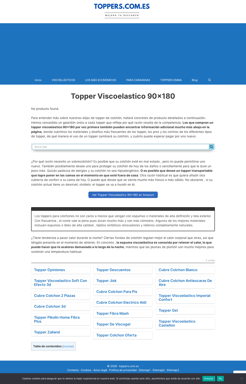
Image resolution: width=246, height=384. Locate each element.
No (220, 378)
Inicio (38, 80)
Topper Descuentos (113, 270)
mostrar (68, 346)
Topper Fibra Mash (112, 313)
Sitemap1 (144, 370)
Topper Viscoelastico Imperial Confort (184, 297)
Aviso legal (100, 370)
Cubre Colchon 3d (50, 306)
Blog (195, 80)
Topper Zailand (47, 332)
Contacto (73, 370)
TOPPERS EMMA (171, 80)
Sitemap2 (159, 370)
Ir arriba (210, 260)
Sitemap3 (173, 370)
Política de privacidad (123, 370)
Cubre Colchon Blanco (178, 270)
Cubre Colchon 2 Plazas (54, 295)
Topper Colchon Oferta (116, 335)
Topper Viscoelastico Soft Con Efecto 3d (60, 283)
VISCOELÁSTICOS (63, 80)
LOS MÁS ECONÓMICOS (100, 80)
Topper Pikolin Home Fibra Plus (57, 319)
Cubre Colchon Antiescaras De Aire (185, 283)
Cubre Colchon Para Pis (116, 291)
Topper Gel (168, 310)
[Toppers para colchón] (123, 10)
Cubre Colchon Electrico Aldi (121, 302)
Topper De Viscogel (113, 324)
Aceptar (208, 378)
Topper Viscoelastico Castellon (177, 323)
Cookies (86, 370)
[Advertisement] (123, 48)
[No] (241, 378)
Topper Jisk (106, 281)
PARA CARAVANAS (138, 80)
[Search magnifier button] (211, 146)
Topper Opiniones (49, 270)
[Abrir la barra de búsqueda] (209, 80)
